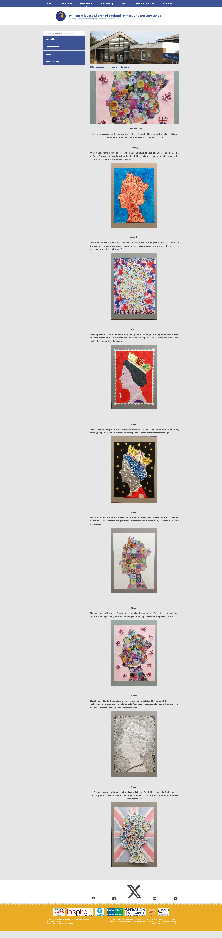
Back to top (117, 919)
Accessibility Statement (156, 919)
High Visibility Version (134, 919)
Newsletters (52, 54)
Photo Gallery (52, 62)
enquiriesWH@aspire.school (62, 923)
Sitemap (173, 919)
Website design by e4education (163, 923)
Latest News (69, 33)
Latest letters (52, 46)
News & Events (57, 33)
